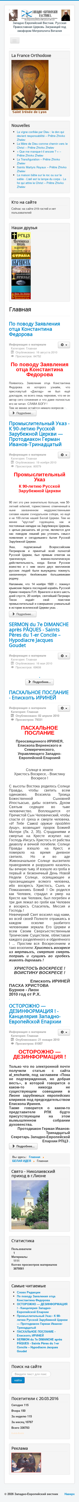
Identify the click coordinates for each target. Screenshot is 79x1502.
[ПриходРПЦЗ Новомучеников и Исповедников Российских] (21, 276)
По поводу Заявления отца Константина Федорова (34, 328)
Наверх (70, 1494)
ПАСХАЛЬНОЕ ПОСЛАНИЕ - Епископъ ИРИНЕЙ (39, 695)
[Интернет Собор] (21, 282)
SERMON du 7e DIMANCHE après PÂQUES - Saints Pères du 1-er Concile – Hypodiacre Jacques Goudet (39, 634)
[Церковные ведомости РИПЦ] (21, 249)
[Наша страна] (21, 255)
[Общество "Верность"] (21, 262)
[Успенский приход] (21, 289)
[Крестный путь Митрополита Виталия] (26, 1462)
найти (18, 1380)
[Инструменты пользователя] (64, 345)
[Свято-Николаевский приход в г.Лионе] (29, 1204)
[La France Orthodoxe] (29, 87)
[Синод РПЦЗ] (21, 235)
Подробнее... (25, 413)
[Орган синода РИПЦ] (21, 242)
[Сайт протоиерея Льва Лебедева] (21, 295)
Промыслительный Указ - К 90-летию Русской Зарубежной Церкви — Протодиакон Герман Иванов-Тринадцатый (39, 433)
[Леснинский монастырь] (21, 269)
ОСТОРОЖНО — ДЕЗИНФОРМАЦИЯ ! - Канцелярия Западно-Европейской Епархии (35, 1013)
